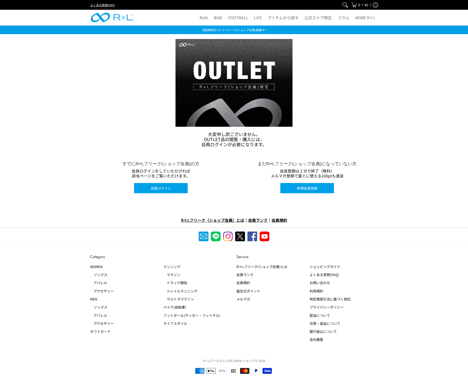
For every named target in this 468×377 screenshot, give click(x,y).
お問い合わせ (320, 282)
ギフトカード (100, 331)
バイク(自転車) (174, 307)
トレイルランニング (180, 291)
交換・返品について (325, 323)
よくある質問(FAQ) (102, 5)
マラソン (171, 274)
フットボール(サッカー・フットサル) (191, 315)
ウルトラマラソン (178, 299)
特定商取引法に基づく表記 (330, 299)
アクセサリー (102, 291)
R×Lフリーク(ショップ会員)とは (261, 266)
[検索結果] (345, 5)
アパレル (98, 282)
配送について (320, 315)
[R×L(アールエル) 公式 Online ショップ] (112, 17)
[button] (359, 5)
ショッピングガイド (325, 266)
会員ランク (245, 274)
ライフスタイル (175, 323)
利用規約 (316, 291)
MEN (93, 299)
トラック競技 (175, 282)
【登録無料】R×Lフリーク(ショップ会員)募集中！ (234, 30)
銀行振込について (323, 331)
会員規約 (243, 282)
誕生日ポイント (248, 291)
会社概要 (316, 339)
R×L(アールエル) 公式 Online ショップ (228, 360)
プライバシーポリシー (327, 307)
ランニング (171, 266)
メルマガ (243, 299)
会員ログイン (161, 188)
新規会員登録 (307, 188)
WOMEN (96, 266)
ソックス (98, 274)
